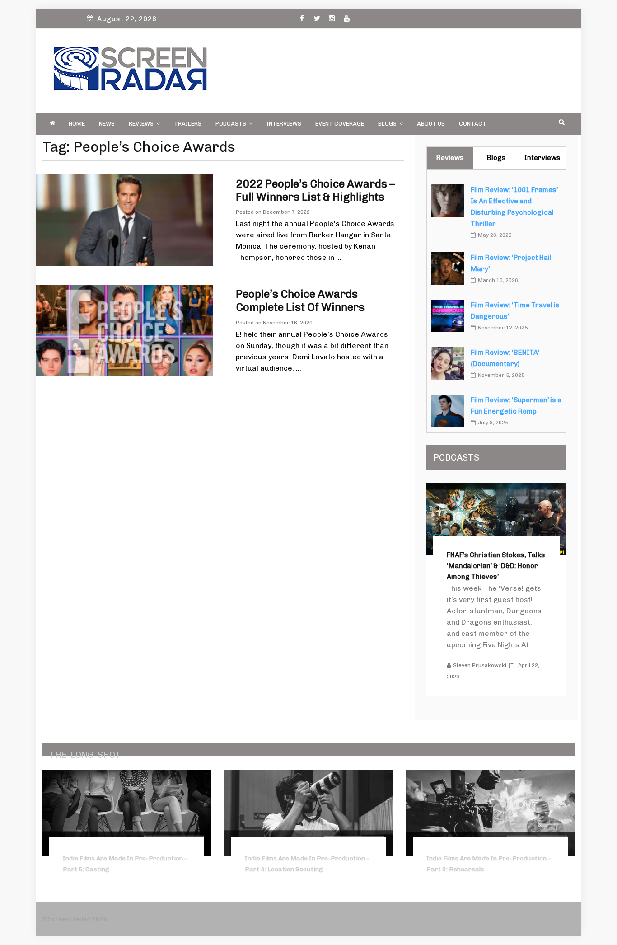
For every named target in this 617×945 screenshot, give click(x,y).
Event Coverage (339, 123)
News (107, 123)
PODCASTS (230, 123)
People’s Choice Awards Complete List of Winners (300, 300)
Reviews (141, 123)
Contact (472, 123)
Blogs (387, 123)
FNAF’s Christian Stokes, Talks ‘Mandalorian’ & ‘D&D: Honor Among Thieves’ (496, 566)
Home (77, 123)
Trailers (187, 123)
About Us (431, 123)
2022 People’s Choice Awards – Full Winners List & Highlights (315, 190)
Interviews (283, 123)
